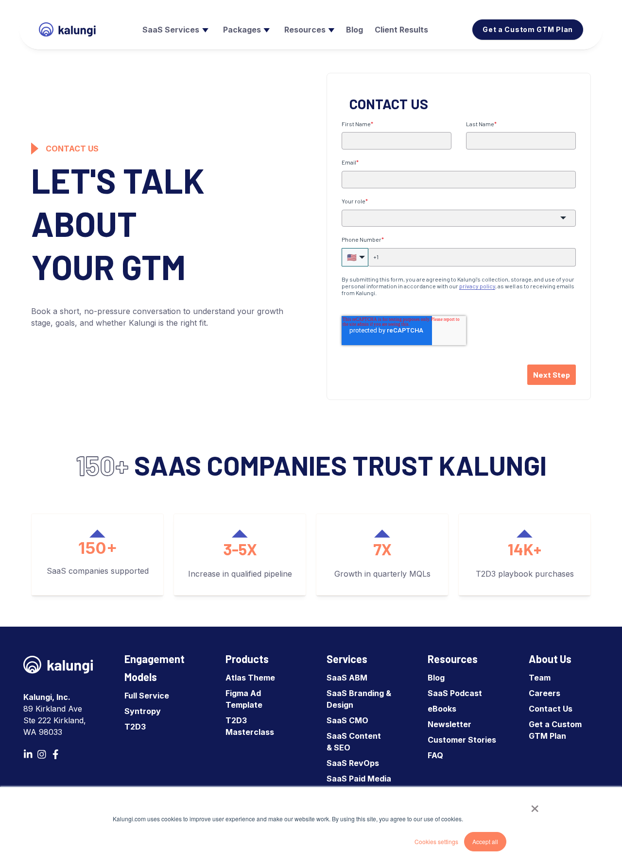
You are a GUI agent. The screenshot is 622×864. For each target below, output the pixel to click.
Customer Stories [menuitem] (462, 740)
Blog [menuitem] (436, 677)
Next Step (551, 374)
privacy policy (477, 285)
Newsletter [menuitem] (449, 724)
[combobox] (459, 218)
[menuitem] (174, 29)
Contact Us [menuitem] (550, 709)
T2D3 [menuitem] (135, 726)
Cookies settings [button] (436, 841)
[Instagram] (42, 754)
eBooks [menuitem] (442, 709)
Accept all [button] (485, 841)
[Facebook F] (55, 754)
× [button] (534, 805)
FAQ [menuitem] (435, 755)
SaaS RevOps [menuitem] (353, 763)
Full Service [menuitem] (146, 695)
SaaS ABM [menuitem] (347, 677)
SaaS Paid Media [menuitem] (359, 778)
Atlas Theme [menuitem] (250, 677)
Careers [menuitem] (544, 693)
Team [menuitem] (540, 677)
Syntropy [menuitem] (142, 711)
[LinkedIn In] (28, 754)
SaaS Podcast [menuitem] (455, 693)
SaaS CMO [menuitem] (347, 720)
